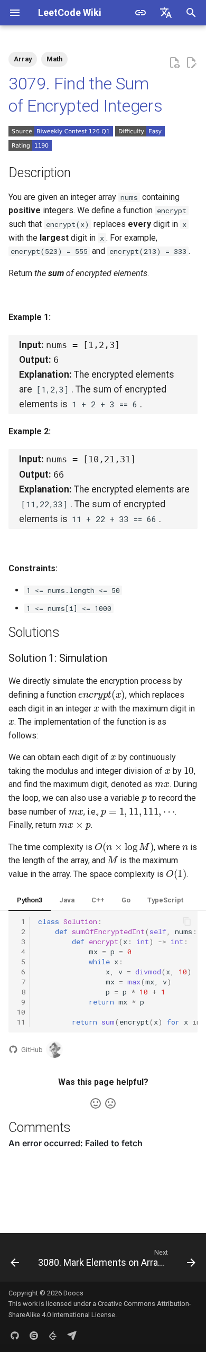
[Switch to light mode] (140, 12)
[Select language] (165, 12)
